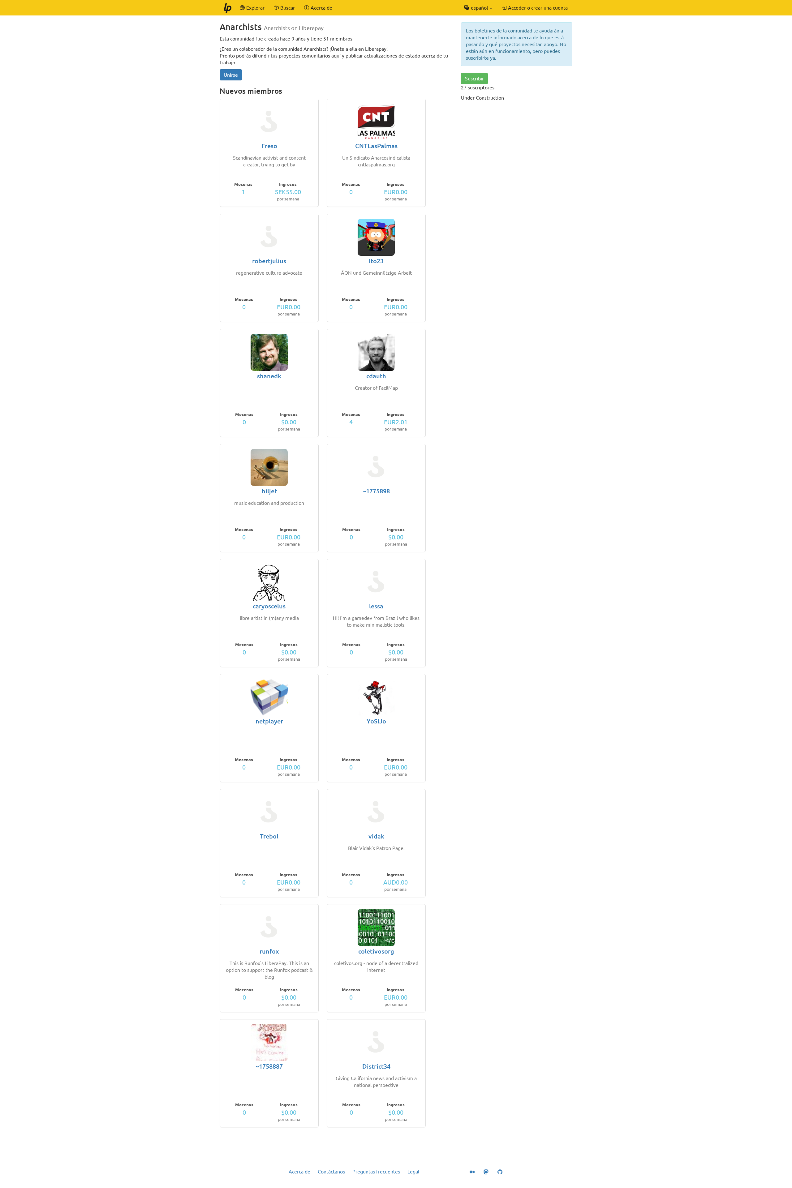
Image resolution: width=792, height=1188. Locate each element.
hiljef (269, 491)
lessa (376, 606)
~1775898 (376, 491)
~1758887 (269, 1066)
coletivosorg (376, 951)
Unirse (231, 75)
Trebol (269, 836)
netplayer (269, 721)
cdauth (376, 376)
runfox (269, 951)
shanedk (269, 376)
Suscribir (474, 78)
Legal (413, 1171)
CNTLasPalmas (376, 145)
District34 (376, 1066)
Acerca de (299, 1171)
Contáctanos (331, 1171)
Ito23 (376, 260)
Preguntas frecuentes (376, 1171)
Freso (269, 145)
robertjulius (269, 260)
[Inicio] (227, 7)
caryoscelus (269, 606)
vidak (376, 836)
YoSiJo (376, 721)
